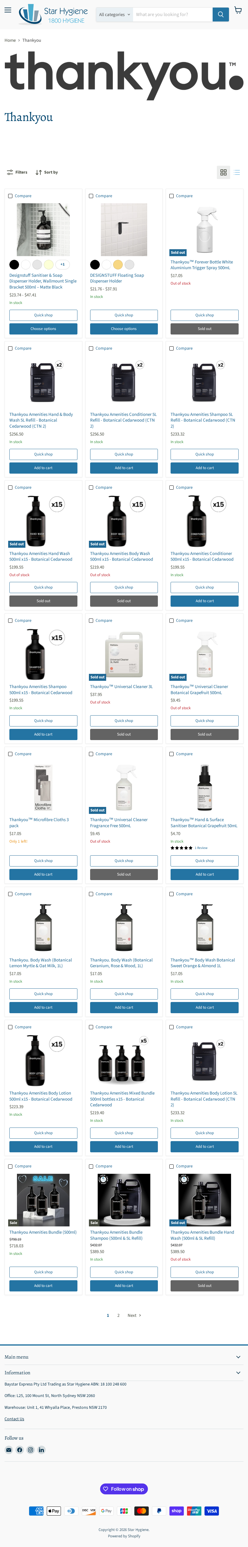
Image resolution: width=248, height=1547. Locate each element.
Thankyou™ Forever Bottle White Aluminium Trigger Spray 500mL (202, 265)
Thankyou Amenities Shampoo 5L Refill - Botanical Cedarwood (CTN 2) (203, 420)
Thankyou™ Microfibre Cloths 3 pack (39, 823)
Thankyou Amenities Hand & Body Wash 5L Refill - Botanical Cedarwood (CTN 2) (41, 420)
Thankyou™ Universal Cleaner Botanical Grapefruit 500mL (199, 690)
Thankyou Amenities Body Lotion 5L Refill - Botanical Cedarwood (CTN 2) (204, 1099)
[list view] (236, 172)
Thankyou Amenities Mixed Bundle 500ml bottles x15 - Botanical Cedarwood (122, 1099)
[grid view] (223, 172)
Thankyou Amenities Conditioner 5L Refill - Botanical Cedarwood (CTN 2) (123, 420)
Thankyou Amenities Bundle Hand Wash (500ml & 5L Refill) (202, 1235)
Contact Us (14, 1419)
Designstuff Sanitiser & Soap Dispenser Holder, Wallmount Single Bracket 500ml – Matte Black (43, 281)
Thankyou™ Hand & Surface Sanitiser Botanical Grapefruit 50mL (204, 823)
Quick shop (43, 315)
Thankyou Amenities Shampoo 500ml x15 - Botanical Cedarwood (40, 690)
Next (132, 1315)
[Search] (221, 14)
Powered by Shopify (124, 1536)
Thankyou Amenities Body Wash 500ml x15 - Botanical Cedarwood (121, 556)
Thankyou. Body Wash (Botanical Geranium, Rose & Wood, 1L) (121, 963)
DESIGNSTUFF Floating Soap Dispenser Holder (117, 278)
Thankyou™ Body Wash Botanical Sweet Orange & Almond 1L (203, 963)
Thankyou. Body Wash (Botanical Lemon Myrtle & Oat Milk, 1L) (40, 963)
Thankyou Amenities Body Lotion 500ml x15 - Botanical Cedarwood (40, 1096)
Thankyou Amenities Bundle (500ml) (43, 1232)
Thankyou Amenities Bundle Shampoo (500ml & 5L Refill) (116, 1235)
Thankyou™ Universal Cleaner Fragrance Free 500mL (119, 823)
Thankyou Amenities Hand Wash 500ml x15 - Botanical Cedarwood (40, 556)
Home (10, 40)
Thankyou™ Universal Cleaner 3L (121, 687)
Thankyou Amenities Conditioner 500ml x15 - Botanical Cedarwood (202, 556)
